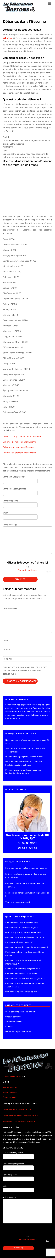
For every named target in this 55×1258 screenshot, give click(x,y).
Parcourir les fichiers (27, 570)
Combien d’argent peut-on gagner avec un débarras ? (24, 885)
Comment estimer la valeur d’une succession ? (26, 947)
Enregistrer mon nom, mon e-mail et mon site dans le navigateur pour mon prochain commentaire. (25, 670)
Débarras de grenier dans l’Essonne (19, 452)
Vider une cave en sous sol (17, 902)
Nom (7, 640)
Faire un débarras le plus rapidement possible (26, 868)
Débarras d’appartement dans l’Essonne (22, 436)
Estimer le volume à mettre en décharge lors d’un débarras (25, 875)
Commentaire (11, 608)
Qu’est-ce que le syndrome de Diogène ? (24, 932)
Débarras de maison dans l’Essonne (19, 442)
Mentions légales (10, 1092)
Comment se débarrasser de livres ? (21, 974)
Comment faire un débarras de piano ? (22, 992)
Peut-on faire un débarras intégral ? (21, 927)
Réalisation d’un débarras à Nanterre (19, 1121)
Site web (8, 659)
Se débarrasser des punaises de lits (21, 923)
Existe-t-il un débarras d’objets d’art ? (22, 969)
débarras (7, 38)
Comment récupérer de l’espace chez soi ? (24, 937)
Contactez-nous (9, 1097)
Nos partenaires (10, 1087)
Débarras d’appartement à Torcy (17, 1109)
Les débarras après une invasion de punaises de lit (27, 894)
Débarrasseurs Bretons (12, 1076)
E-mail (8, 650)
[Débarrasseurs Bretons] (19, 11)
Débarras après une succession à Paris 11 (20, 1115)
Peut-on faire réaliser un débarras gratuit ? (25, 978)
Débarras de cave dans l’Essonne (18, 447)
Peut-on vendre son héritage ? (19, 942)
